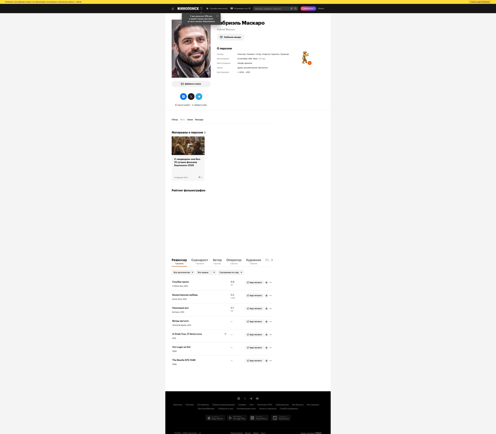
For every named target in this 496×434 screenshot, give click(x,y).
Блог (252, 404)
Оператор (266, 54)
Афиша (256, 432)
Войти (321, 8)
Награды (199, 119)
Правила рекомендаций (223, 404)
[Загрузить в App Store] (215, 418)
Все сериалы (313, 404)
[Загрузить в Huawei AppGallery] (259, 418)
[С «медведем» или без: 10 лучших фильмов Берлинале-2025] (188, 158)
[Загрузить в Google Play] (237, 418)
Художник (275, 54)
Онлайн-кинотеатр (219, 8)
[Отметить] (271, 282)
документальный (250, 67)
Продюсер (284, 54)
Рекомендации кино (246, 408)
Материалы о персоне (187, 132)
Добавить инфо (200, 104)
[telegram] (199, 96)
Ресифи (241, 63)
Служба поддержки (289, 408)
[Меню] (172, 8)
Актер (258, 54)
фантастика (263, 67)
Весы (255, 58)
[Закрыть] (217, 16)
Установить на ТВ (242, 8)
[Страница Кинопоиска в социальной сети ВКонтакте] (238, 398)
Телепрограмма (236, 432)
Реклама (190, 404)
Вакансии (177, 404)
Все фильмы (298, 404)
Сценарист (250, 54)
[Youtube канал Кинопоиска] (257, 398)
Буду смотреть (256, 282)
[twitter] (191, 96)
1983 (250, 58)
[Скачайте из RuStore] (281, 418)
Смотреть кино (308, 8)
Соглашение (203, 404)
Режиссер (241, 54)
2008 (241, 72)
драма (240, 67)
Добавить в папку (193, 84)
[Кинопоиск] (188, 8)
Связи (190, 119)
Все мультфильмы (206, 408)
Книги (263, 432)
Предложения (282, 404)
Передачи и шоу (225, 408)
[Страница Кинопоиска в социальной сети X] (244, 398)
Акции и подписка (267, 408)
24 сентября (242, 58)
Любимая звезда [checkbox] (232, 37)
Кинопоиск (192, 432)
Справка (242, 404)
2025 (248, 72)
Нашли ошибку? (184, 104)
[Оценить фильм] (266, 282)
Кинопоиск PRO (264, 404)
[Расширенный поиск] (291, 8)
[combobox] (271, 8)
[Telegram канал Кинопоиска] (251, 398)
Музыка (248, 432)
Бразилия (248, 63)
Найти (295, 8)
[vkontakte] (183, 96)
